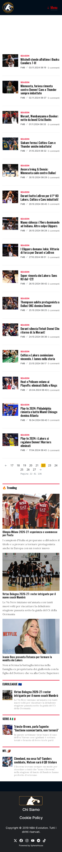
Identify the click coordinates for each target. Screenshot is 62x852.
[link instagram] (27, 840)
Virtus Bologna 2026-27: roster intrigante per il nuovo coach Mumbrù (36, 694)
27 (34, 469)
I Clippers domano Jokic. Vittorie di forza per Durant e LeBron (40, 251)
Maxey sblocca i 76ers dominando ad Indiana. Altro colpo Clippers (40, 224)
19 (24, 465)
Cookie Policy (31, 818)
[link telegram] (38, 840)
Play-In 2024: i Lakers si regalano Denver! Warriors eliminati (36, 442)
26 (28, 469)
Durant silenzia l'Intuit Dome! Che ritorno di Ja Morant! (40, 330)
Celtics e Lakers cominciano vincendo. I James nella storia (38, 357)
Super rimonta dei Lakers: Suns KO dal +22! (39, 277)
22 (43, 465)
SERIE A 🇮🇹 (9, 718)
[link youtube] (32, 840)
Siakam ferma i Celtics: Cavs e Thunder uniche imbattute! (38, 144)
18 (18, 465)
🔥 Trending (9, 487)
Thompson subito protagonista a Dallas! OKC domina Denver (40, 304)
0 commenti (54, 68)
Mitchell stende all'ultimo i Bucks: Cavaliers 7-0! (40, 61)
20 (30, 465)
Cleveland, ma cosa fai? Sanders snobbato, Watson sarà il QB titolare (35, 760)
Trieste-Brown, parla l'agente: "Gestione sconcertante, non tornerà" (36, 728)
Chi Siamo (31, 809)
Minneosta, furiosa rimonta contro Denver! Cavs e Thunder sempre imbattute (39, 89)
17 (11, 465)
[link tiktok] (44, 840)
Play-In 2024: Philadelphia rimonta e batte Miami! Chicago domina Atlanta (39, 412)
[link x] (15, 840)
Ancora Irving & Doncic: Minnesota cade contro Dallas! (38, 171)
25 (21, 469)
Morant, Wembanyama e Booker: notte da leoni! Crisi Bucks (39, 118)
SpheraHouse (37, 845)
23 (49, 465)
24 (55, 465)
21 (37, 465)
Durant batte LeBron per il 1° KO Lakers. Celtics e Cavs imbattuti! (40, 198)
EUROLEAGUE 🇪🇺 (12, 684)
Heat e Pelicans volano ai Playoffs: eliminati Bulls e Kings (39, 383)
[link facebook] (21, 840)
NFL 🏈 (6, 751)
